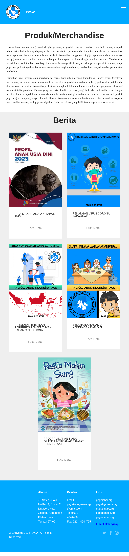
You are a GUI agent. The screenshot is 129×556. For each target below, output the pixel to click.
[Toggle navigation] (123, 6)
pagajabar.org (104, 500)
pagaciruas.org (105, 517)
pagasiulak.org (105, 508)
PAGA (30, 11)
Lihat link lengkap (107, 524)
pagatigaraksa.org (107, 504)
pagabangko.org (106, 512)
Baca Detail (36, 228)
